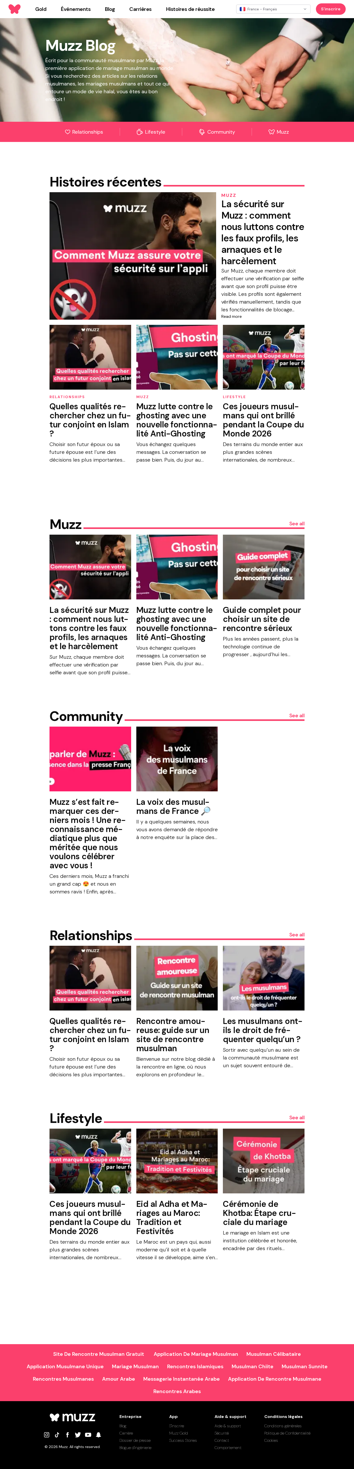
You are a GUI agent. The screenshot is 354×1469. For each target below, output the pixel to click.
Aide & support (228, 1426)
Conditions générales (283, 1426)
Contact (222, 1440)
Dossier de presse (135, 1440)
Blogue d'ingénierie (135, 1447)
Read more (231, 316)
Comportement (228, 1447)
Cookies (271, 1440)
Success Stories (183, 1440)
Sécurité (222, 1433)
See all (297, 523)
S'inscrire (331, 9)
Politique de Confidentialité (287, 1433)
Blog (122, 1426)
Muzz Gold (178, 1433)
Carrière (126, 1433)
